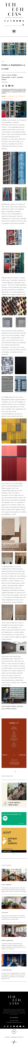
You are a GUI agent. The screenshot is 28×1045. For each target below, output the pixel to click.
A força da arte (7, 970)
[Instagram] (5, 20)
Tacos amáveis (6, 884)
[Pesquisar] (23, 25)
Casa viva (5, 912)
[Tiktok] (8, 20)
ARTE (3, 61)
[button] (14, 31)
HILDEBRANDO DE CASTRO (15, 96)
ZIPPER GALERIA (7, 98)
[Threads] (11, 20)
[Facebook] (14, 20)
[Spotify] (17, 20)
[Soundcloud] (23, 20)
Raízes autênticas (7, 940)
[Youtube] (20, 20)
